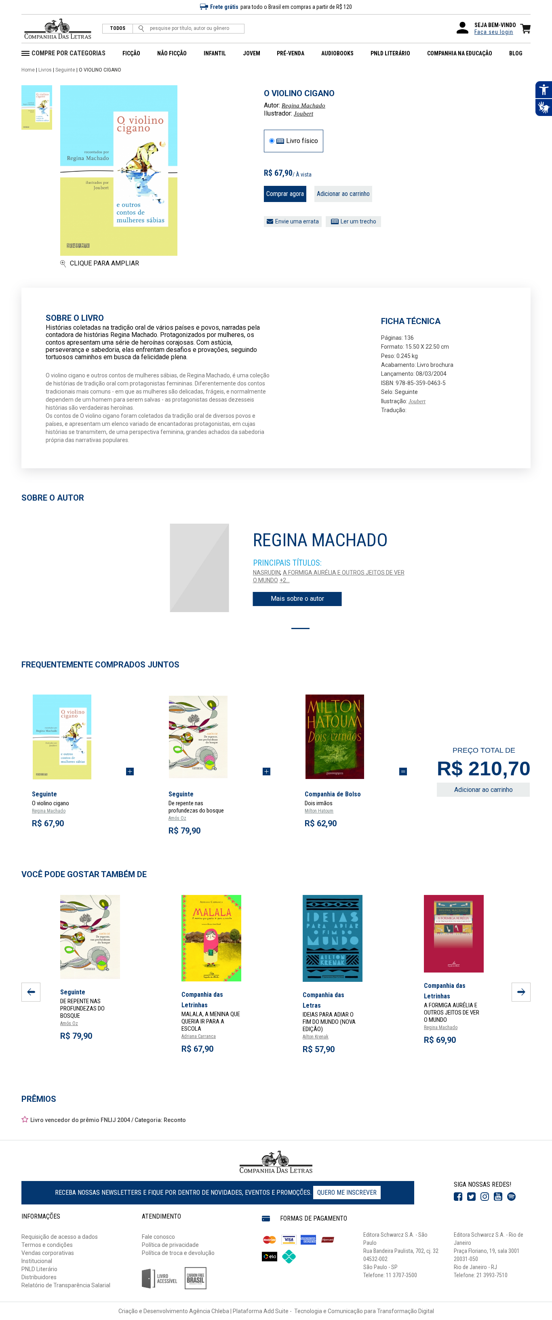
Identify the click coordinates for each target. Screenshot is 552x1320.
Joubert (303, 113)
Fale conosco (158, 1237)
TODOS (117, 28)
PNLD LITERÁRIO (390, 53)
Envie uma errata (297, 221)
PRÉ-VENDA (290, 53)
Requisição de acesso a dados (59, 1237)
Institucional (36, 1261)
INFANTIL (215, 53)
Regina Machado (303, 105)
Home (28, 70)
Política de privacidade (170, 1245)
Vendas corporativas (47, 1253)
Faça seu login (493, 32)
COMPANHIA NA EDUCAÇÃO (459, 53)
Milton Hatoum (319, 811)
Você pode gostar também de (84, 874)
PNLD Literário (39, 1269)
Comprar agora (285, 194)
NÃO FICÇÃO (172, 53)
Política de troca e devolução (178, 1253)
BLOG (516, 53)
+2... (285, 580)
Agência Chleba (209, 1311)
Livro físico (302, 141)
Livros (45, 70)
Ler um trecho (358, 221)
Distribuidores (39, 1277)
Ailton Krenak (316, 1037)
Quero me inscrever (347, 1192)
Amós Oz (177, 818)
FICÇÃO (131, 53)
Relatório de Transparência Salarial (65, 1285)
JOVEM (251, 53)
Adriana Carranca (198, 1036)
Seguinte (65, 70)
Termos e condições (47, 1245)
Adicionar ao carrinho (343, 194)
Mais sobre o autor (297, 598)
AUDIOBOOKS (337, 53)
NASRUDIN (266, 572)
